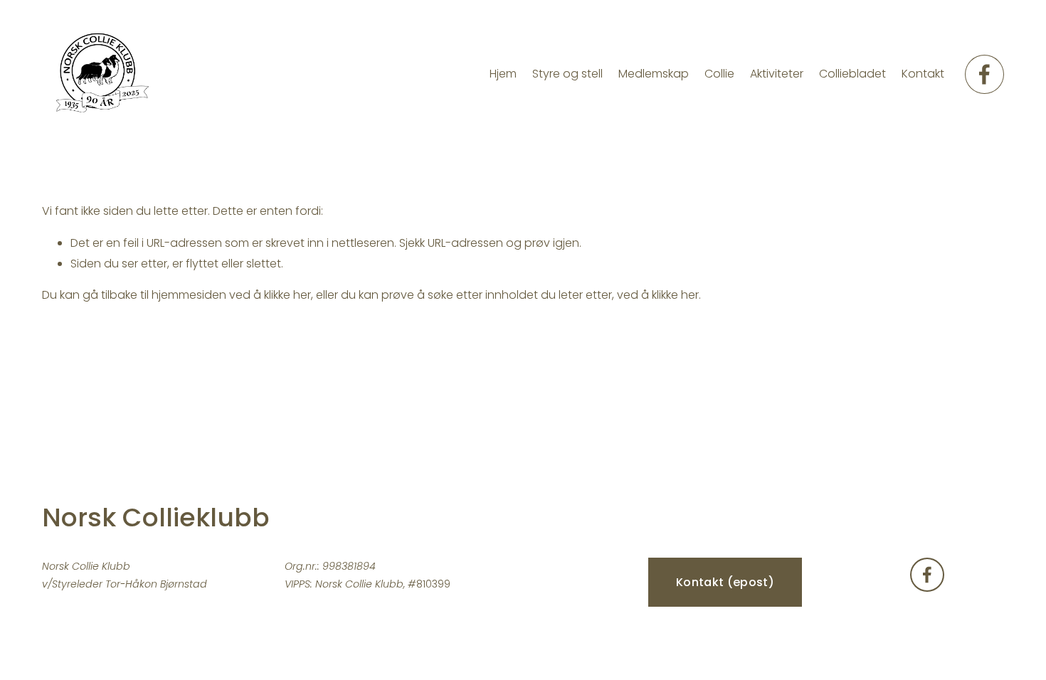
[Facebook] (984, 74)
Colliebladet (852, 73)
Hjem (503, 73)
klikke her (287, 295)
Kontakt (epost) (725, 582)
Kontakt (923, 73)
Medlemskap (653, 73)
